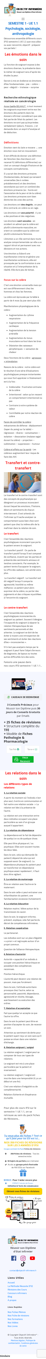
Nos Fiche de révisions (18, 1315)
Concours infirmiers (17, 1293)
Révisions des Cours (17, 1289)
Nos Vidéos (13, 1322)
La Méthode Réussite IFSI (20, 1286)
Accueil (11, 1282)
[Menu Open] (23, 19)
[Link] (13, 1258)
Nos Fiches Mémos (17, 1312)
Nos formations (15, 1319)
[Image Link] (23, 9)
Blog (10, 1296)
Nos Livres (13, 1326)
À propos (12, 1300)
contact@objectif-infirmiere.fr (23, 1270)
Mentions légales (18, 1340)
